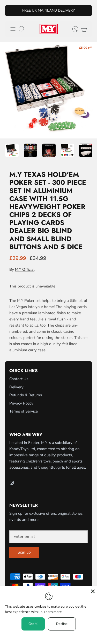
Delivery (16, 387)
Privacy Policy (21, 403)
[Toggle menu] (13, 29)
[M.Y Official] (49, 29)
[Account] (72, 29)
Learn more (53, 611)
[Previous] (12, 10)
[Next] (85, 10)
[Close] (92, 590)
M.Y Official (24, 269)
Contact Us (18, 378)
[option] (48, 90)
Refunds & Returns (25, 395)
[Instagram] (12, 482)
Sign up (24, 552)
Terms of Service (23, 411)
